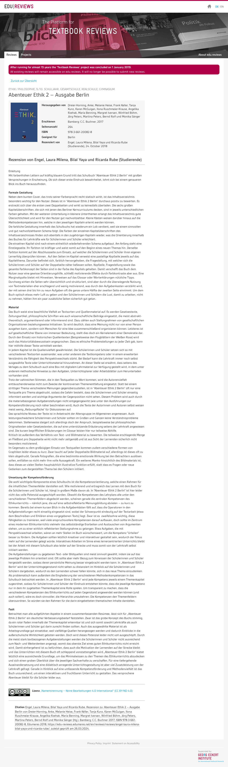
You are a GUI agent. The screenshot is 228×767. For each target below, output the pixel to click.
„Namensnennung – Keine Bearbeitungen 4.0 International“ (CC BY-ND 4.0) (86, 690)
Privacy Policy (94, 743)
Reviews (11, 55)
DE (217, 6)
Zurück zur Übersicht (24, 80)
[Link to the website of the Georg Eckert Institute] (211, 761)
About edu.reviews (210, 55)
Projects (26, 55)
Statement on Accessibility (126, 743)
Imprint (107, 743)
